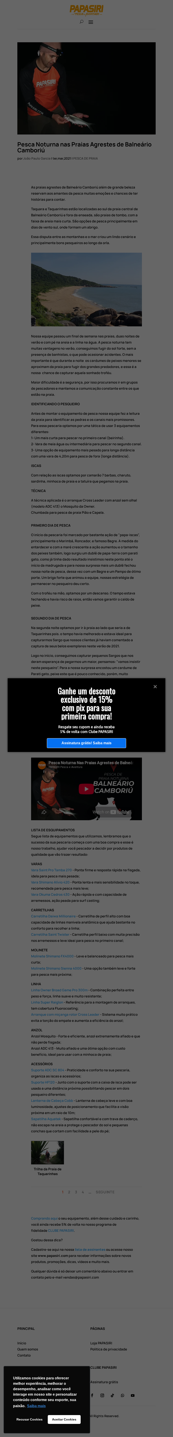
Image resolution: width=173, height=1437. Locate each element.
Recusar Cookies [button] (29, 1419)
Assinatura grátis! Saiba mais (86, 743)
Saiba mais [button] (36, 1406)
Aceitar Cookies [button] (64, 1419)
